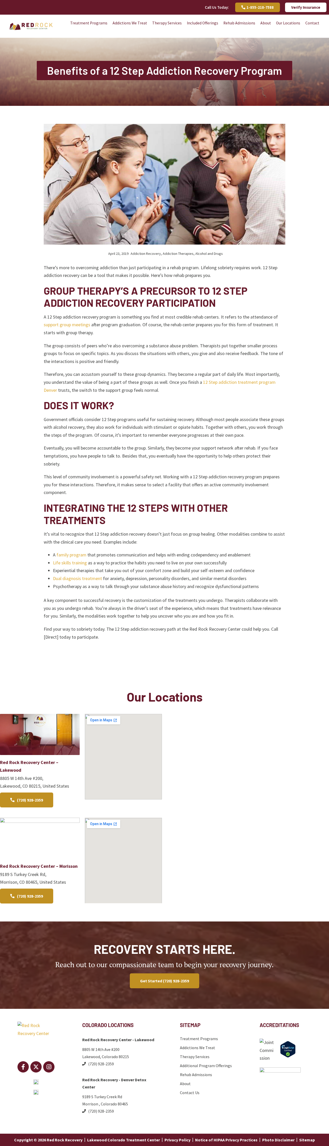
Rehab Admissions (239, 23)
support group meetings (67, 325)
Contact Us (189, 1092)
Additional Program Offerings (206, 1065)
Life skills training (70, 563)
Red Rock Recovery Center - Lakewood (118, 1039)
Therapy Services (167, 23)
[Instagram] (48, 1067)
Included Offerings (202, 23)
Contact (312, 23)
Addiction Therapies (178, 253)
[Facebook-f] (23, 1067)
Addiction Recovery (146, 253)
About (265, 23)
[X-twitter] (36, 1067)
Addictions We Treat (130, 23)
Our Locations (288, 23)
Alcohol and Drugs (209, 253)
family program (71, 555)
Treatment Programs (88, 23)
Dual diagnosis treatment (77, 578)
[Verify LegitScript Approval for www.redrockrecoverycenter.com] (288, 1056)
